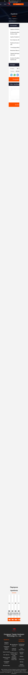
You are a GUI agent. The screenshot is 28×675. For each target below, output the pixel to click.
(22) (16, 54)
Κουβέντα (18, 4)
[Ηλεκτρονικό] (18, 75)
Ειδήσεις (21, 656)
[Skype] (11, 75)
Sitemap (21, 661)
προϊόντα (14, 18)
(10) (15, 59)
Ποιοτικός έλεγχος (22, 653)
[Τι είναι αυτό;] (14, 75)
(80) (15, 37)
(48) (15, 50)
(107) (16, 29)
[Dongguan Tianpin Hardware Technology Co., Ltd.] (14, 629)
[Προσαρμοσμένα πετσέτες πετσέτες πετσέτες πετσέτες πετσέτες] (15, 603)
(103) (16, 33)
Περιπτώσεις (21, 659)
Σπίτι (10, 18)
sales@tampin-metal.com (15, 0)
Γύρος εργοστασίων (21, 649)
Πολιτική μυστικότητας (21, 665)
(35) (16, 43)
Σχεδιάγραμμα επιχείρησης (22, 645)
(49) (15, 40)
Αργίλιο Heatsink (12, 21)
